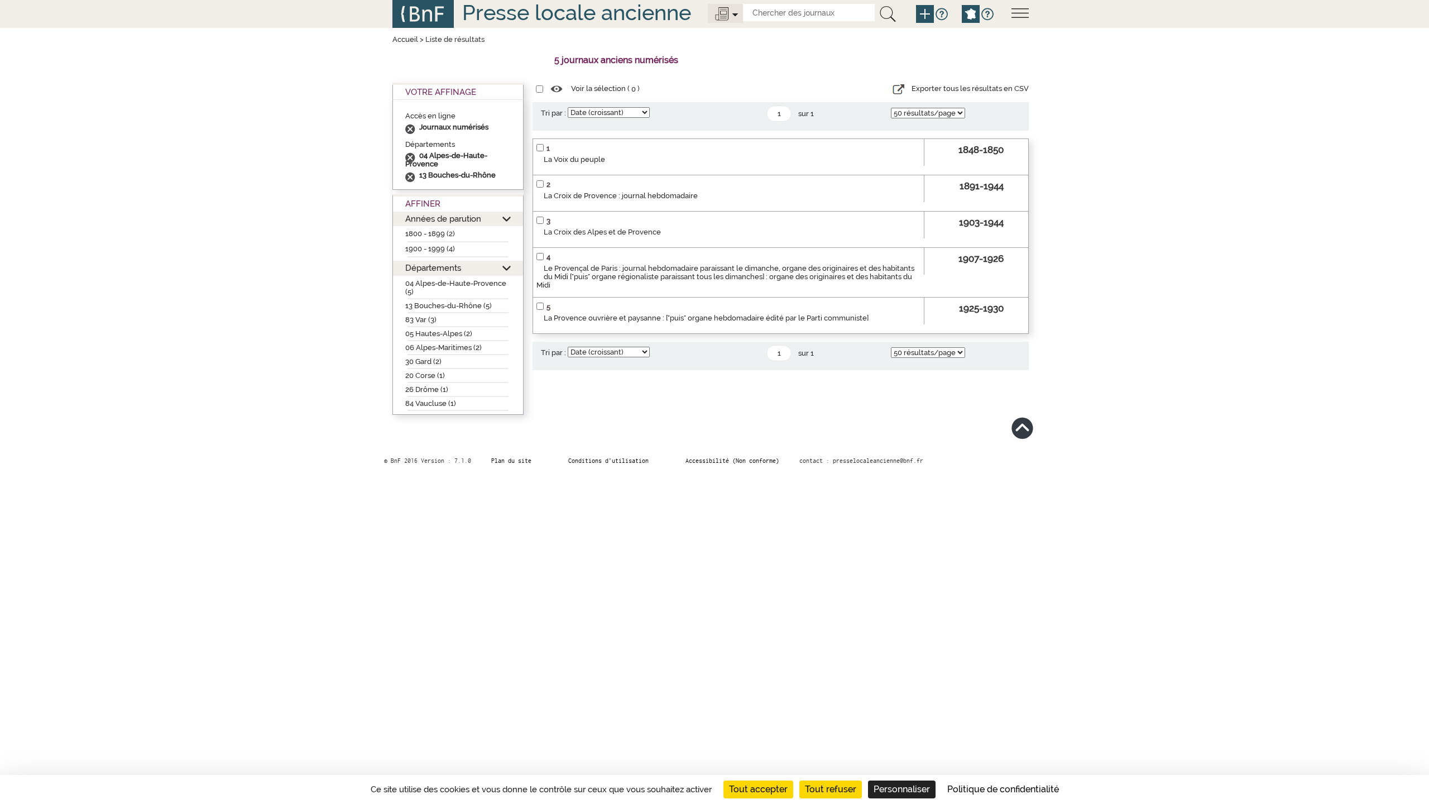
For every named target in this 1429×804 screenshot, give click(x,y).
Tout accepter (758, 789)
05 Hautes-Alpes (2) (438, 333)
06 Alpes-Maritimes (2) (443, 347)
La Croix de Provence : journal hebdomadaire (621, 196)
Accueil (405, 39)
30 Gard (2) (423, 361)
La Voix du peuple (574, 159)
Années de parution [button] (443, 218)
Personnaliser (902, 789)
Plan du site (511, 460)
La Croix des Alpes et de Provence (602, 232)
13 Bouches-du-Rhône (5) (448, 306)
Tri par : (553, 113)
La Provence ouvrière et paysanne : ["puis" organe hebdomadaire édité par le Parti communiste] (706, 318)
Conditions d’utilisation (608, 460)
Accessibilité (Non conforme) (732, 460)
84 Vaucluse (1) (430, 403)
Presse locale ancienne (576, 12)
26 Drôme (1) (426, 389)
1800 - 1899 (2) (430, 233)
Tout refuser (830, 789)
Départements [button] (433, 267)
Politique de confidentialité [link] (1003, 789)
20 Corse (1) (425, 375)
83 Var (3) (421, 319)
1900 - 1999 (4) (430, 249)
